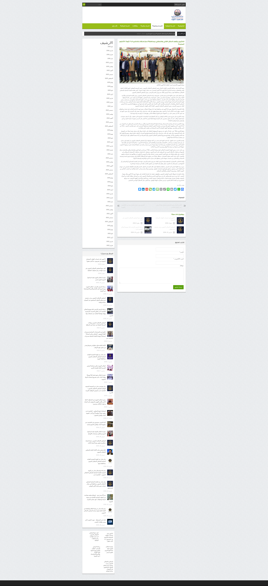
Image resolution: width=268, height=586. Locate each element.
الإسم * (181, 252)
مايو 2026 (110, 46)
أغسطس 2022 (109, 221)
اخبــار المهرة (170, 26)
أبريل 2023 (110, 189)
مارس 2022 (109, 241)
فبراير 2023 (110, 197)
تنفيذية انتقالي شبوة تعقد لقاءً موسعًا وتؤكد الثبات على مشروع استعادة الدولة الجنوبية (95, 377)
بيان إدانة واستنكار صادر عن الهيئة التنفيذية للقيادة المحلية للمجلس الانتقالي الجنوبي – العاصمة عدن (95, 472)
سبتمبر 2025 (109, 74)
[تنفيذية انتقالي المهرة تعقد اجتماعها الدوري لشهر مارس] (110, 279)
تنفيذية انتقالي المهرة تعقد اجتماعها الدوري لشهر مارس (160, 33)
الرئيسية (181, 26)
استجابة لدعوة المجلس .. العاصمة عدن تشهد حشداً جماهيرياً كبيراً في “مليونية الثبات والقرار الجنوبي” (96, 413)
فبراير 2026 (110, 54)
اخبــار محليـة (157, 26)
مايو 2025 (110, 90)
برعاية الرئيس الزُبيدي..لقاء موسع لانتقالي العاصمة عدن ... (131, 228)
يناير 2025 (110, 106)
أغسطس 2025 (109, 78)
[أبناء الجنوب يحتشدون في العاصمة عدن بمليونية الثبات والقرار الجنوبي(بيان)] (110, 424)
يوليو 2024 (110, 130)
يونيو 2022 (110, 229)
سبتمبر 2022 (109, 217)
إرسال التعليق (178, 287)
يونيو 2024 (110, 134)
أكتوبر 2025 (110, 70)
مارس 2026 (109, 50)
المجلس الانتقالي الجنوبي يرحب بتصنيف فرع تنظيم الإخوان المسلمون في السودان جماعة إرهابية (95, 300)
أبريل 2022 (110, 237)
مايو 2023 (110, 186)
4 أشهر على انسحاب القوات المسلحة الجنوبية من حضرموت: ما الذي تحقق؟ (108, 537)
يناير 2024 (110, 154)
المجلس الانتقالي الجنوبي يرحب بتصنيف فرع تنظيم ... (164, 228)
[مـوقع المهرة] (177, 19)
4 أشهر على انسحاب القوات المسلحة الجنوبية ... (165, 219)
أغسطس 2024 (109, 126)
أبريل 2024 (110, 142)
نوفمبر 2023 (109, 162)
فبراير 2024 (110, 150)
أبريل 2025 (110, 94)
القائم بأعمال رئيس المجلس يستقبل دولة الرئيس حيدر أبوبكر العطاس (169, 206)
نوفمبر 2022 (109, 209)
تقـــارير (114, 26)
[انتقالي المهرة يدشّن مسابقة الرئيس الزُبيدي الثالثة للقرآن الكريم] (110, 368)
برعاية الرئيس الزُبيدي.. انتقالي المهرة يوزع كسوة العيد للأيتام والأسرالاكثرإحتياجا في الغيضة (95, 289)
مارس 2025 (109, 98)
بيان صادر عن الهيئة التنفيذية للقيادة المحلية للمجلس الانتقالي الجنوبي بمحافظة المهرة (96, 357)
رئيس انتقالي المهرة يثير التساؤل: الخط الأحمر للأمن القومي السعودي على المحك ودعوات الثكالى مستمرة (95, 402)
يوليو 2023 (110, 178)
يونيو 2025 (110, 86)
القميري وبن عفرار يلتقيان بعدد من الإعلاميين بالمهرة (133, 206)
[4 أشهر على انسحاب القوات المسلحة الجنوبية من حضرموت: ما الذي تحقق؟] (110, 261)
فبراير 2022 (110, 245)
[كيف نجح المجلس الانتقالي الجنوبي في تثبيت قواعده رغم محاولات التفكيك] (110, 270)
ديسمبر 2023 (109, 158)
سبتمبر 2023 (109, 170)
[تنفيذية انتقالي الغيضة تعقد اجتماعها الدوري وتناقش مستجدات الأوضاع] (110, 433)
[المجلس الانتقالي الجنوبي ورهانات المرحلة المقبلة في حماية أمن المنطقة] (110, 324)
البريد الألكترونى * (178, 259)
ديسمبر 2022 (109, 205)
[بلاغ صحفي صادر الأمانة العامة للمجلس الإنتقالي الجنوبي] (110, 452)
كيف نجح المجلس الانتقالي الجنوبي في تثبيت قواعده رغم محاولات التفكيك (94, 536)
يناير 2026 (110, 58)
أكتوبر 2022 (110, 213)
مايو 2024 (110, 138)
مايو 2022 (110, 233)
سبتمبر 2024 (109, 122)
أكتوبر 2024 (110, 118)
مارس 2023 (109, 193)
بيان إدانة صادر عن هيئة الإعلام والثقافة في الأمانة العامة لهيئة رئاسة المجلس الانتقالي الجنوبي (95, 511)
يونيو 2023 (110, 182)
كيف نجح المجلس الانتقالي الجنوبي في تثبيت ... (132, 219)
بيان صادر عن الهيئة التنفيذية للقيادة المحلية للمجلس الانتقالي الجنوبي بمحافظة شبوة (96, 461)
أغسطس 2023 (109, 174)
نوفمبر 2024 (109, 114)
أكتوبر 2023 (110, 166)
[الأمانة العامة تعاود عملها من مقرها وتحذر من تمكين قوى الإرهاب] (110, 347)
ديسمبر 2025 (109, 62)
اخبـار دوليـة (145, 26)
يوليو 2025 (110, 82)
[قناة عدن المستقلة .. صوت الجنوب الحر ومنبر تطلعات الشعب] (110, 522)
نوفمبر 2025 (109, 66)
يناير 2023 (110, 201)
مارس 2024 (109, 146)
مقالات (135, 26)
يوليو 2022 (110, 225)
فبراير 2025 (110, 102)
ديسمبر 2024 (109, 110)
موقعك (182, 265)
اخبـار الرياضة (124, 26)
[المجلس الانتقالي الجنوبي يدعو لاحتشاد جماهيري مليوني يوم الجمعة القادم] (110, 443)
